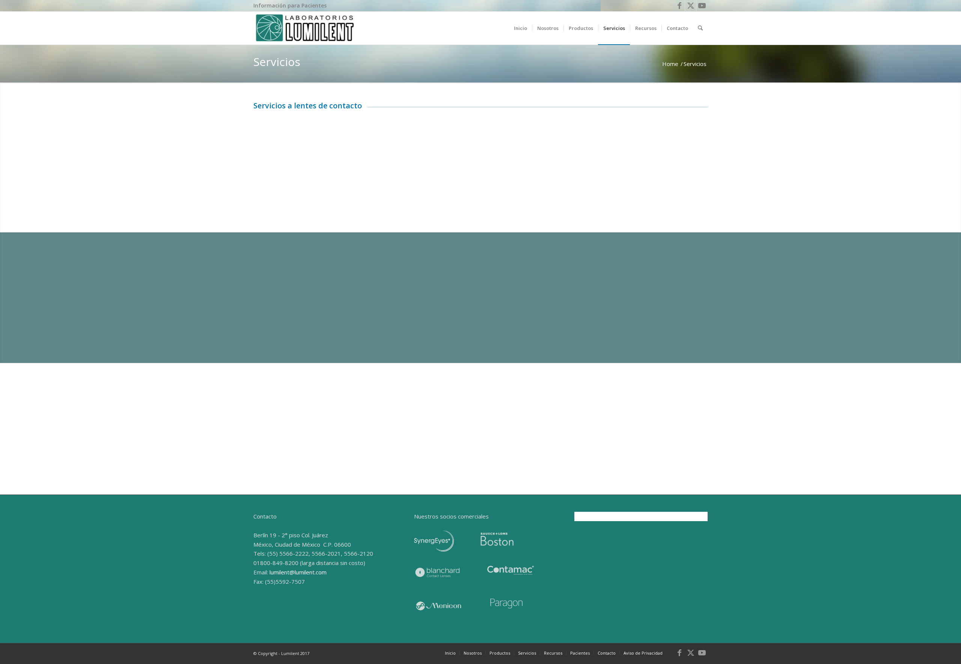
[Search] (700, 28)
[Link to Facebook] (679, 5)
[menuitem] (290, 6)
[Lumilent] (305, 28)
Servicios (276, 61)
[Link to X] (690, 5)
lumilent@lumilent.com (298, 572)
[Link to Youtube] (702, 5)
